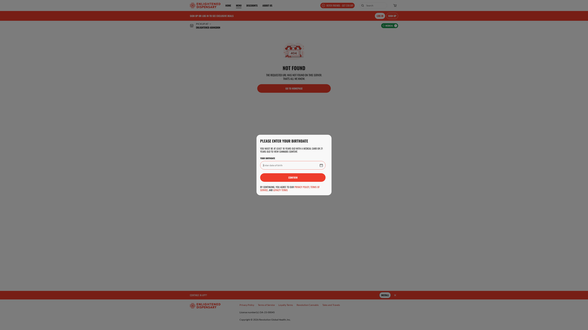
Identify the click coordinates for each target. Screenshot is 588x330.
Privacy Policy (301, 187)
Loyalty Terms (280, 190)
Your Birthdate (267, 158)
